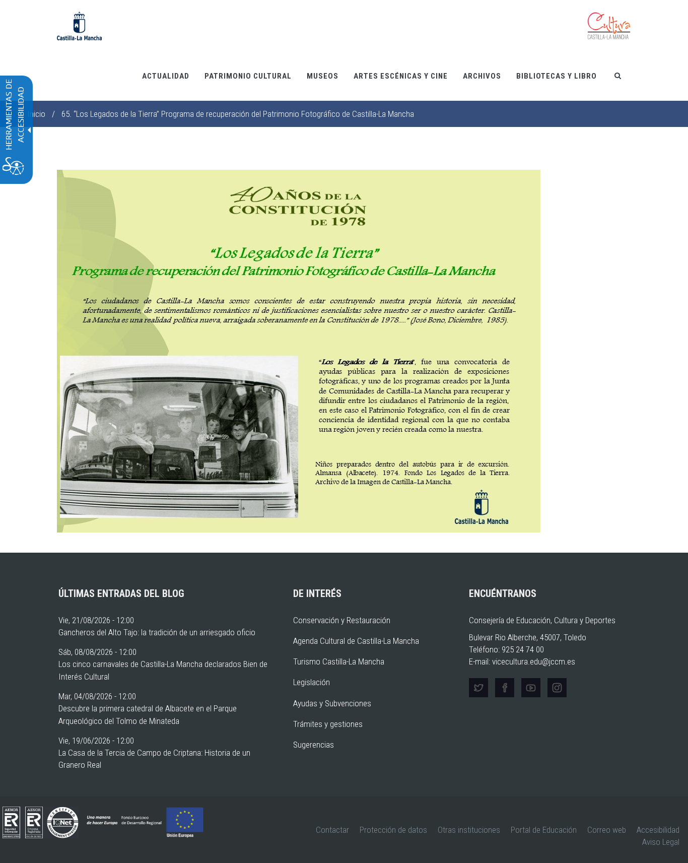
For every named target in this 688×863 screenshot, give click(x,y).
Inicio (36, 114)
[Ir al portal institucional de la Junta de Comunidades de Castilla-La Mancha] (79, 25)
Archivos (482, 76)
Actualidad (165, 76)
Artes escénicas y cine (401, 76)
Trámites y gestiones (328, 724)
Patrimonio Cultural (248, 76)
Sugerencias (313, 745)
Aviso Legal (660, 842)
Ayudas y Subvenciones (332, 703)
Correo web (606, 830)
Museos (322, 76)
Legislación (311, 682)
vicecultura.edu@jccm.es (533, 661)
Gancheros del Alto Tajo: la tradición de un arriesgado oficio (156, 632)
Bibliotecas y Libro (556, 76)
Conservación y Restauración (341, 620)
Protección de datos (393, 830)
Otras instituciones (469, 830)
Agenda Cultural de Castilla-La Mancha (356, 641)
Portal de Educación (544, 830)
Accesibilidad (658, 830)
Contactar (332, 830)
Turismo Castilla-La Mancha (338, 661)
